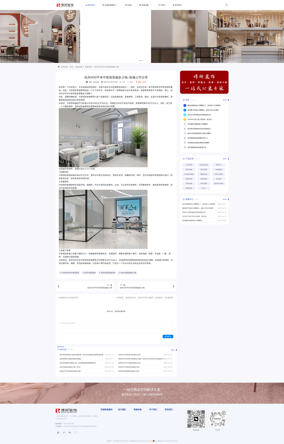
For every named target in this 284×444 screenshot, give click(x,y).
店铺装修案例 (110, 5)
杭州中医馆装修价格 (108, 273)
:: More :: (203, 188)
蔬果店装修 (203, 179)
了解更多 (219, 42)
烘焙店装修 (189, 183)
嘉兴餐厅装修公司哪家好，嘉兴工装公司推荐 (203, 110)
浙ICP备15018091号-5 (121, 441)
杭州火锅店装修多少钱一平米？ (70, 367)
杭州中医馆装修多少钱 (128, 273)
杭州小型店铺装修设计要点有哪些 (199, 133)
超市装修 (218, 179)
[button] (140, 60)
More (173, 350)
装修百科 (88, 67)
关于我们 (161, 5)
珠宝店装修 (189, 169)
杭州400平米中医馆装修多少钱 (106, 67)
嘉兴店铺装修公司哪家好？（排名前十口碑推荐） (205, 105)
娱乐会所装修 (204, 165)
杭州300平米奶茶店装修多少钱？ (130, 355)
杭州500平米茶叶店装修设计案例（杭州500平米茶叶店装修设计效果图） (140, 359)
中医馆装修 (218, 169)
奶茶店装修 (203, 183)
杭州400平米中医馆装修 (70, 273)
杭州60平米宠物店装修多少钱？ (71, 371)
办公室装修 (189, 165)
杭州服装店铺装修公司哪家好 (198, 124)
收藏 (131, 82)
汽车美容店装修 (189, 174)
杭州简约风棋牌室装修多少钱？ (129, 371)
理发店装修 (189, 179)
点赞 (123, 82)
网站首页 (91, 5)
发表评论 (168, 336)
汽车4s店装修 (219, 174)
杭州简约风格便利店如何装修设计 (199, 129)
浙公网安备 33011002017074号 (166, 441)
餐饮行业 (218, 165)
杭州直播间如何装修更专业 (197, 147)
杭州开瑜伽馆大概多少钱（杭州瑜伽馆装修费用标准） (78, 363)
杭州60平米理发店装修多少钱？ (129, 367)
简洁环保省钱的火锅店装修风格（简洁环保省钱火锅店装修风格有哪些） (82, 355)
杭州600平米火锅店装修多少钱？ (130, 363)
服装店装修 (189, 188)
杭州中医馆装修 (90, 273)
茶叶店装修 (203, 169)
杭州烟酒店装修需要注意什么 (198, 138)
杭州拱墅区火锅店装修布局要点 (70, 359)
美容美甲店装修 (218, 183)
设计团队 (128, 5)
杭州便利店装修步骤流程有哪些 (198, 143)
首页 (71, 67)
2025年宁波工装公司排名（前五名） (200, 119)
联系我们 (178, 5)
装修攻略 (145, 5)
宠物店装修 (203, 174)
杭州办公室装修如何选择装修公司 (199, 115)
